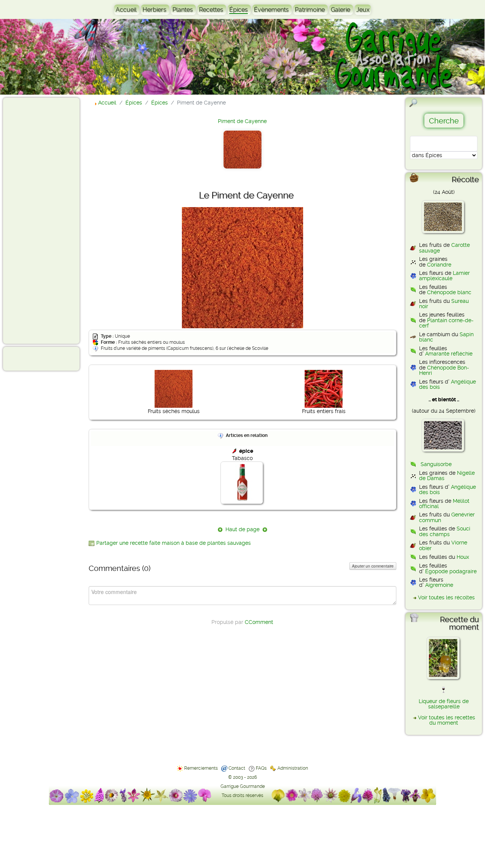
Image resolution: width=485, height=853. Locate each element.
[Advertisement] (36, 220)
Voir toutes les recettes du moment (446, 720)
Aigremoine (439, 585)
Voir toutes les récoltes (446, 597)
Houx (463, 557)
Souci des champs (444, 531)
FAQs (261, 768)
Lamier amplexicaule (444, 275)
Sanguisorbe (436, 464)
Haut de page (242, 529)
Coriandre (439, 265)
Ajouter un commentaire (373, 566)
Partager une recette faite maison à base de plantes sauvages (173, 543)
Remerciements (201, 768)
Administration (292, 768)
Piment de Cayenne (242, 121)
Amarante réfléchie (448, 354)
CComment (259, 622)
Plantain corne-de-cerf (446, 323)
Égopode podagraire (451, 571)
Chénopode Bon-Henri (444, 370)
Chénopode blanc (449, 292)
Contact (236, 768)
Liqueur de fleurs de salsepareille (444, 704)
